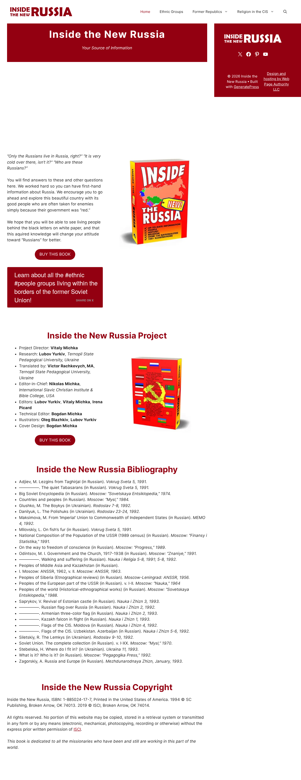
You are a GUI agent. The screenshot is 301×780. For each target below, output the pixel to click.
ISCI (77, 729)
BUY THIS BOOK (55, 254)
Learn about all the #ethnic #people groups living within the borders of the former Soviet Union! (56, 287)
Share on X (85, 300)
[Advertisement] (107, 102)
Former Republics (207, 11)
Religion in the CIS (252, 11)
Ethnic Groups (171, 11)
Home (145, 11)
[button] (285, 12)
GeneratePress (246, 87)
